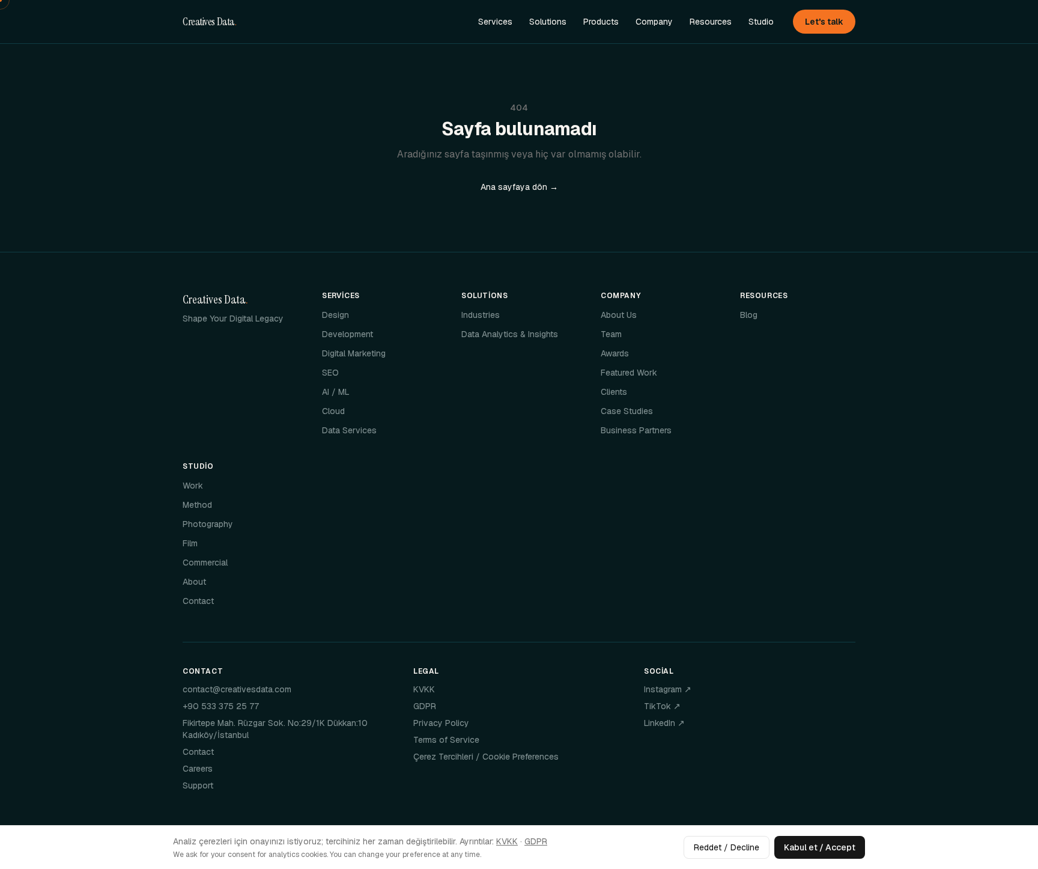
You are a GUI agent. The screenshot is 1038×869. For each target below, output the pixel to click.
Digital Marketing (354, 353)
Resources (711, 21)
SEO (330, 372)
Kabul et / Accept (819, 847)
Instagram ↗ (667, 689)
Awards (615, 353)
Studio (761, 21)
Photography (208, 524)
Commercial (205, 562)
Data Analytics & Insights (509, 334)
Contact (198, 601)
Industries (480, 314)
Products (601, 21)
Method (197, 504)
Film (190, 543)
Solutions (547, 21)
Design (335, 314)
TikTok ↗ (662, 706)
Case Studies (627, 411)
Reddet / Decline (726, 847)
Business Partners (636, 430)
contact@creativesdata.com (237, 689)
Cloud (333, 411)
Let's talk (824, 21)
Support (198, 785)
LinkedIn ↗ (664, 723)
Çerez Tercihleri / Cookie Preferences (486, 756)
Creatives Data (209, 21)
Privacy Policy (441, 723)
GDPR (424, 706)
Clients (614, 391)
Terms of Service (446, 739)
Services (495, 21)
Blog (748, 314)
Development (347, 334)
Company (654, 21)
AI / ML (336, 391)
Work (193, 485)
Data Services (349, 430)
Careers (198, 768)
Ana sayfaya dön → (519, 186)
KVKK (424, 689)
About (194, 581)
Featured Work (629, 372)
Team (611, 334)
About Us (619, 314)
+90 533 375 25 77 (221, 706)
